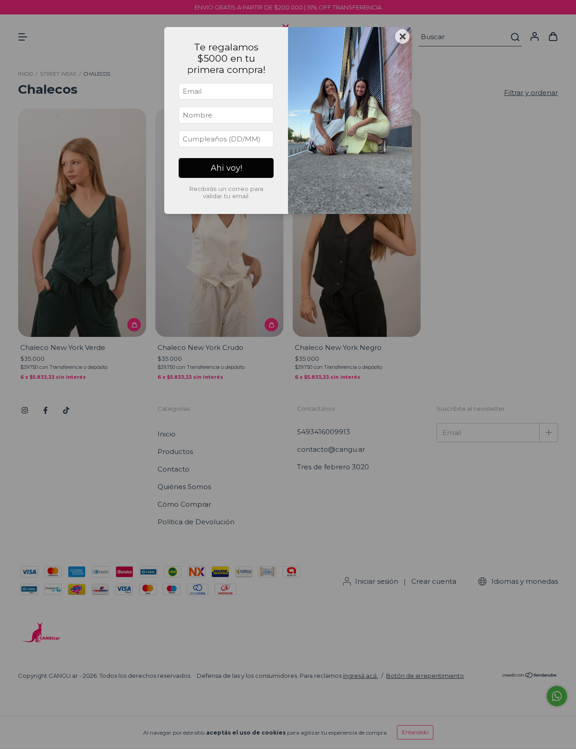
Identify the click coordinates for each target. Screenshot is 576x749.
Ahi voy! (226, 168)
